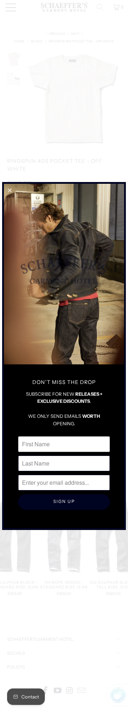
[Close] (10, 190)
